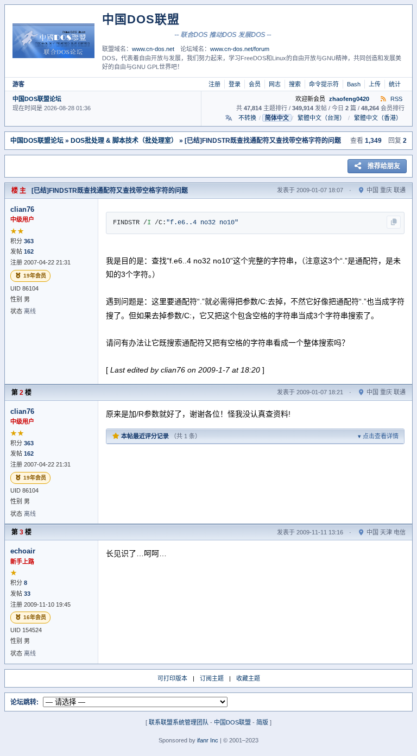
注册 (214, 84)
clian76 (22, 209)
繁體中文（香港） (378, 118)
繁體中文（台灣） (321, 118)
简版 (262, 722)
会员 (255, 84)
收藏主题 (248, 678)
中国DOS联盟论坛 (36, 99)
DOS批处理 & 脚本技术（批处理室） (124, 140)
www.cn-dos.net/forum (239, 49)
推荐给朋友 (384, 166)
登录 (235, 84)
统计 (395, 84)
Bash (354, 84)
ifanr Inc (207, 740)
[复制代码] (394, 222)
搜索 (295, 84)
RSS (395, 99)
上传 (375, 84)
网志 (275, 84)
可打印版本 (172, 678)
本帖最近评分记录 (259, 436)
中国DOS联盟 (232, 722)
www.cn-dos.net (153, 49)
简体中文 (277, 118)
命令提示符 (324, 84)
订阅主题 (212, 678)
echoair (22, 551)
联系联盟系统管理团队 (178, 722)
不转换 (247, 118)
